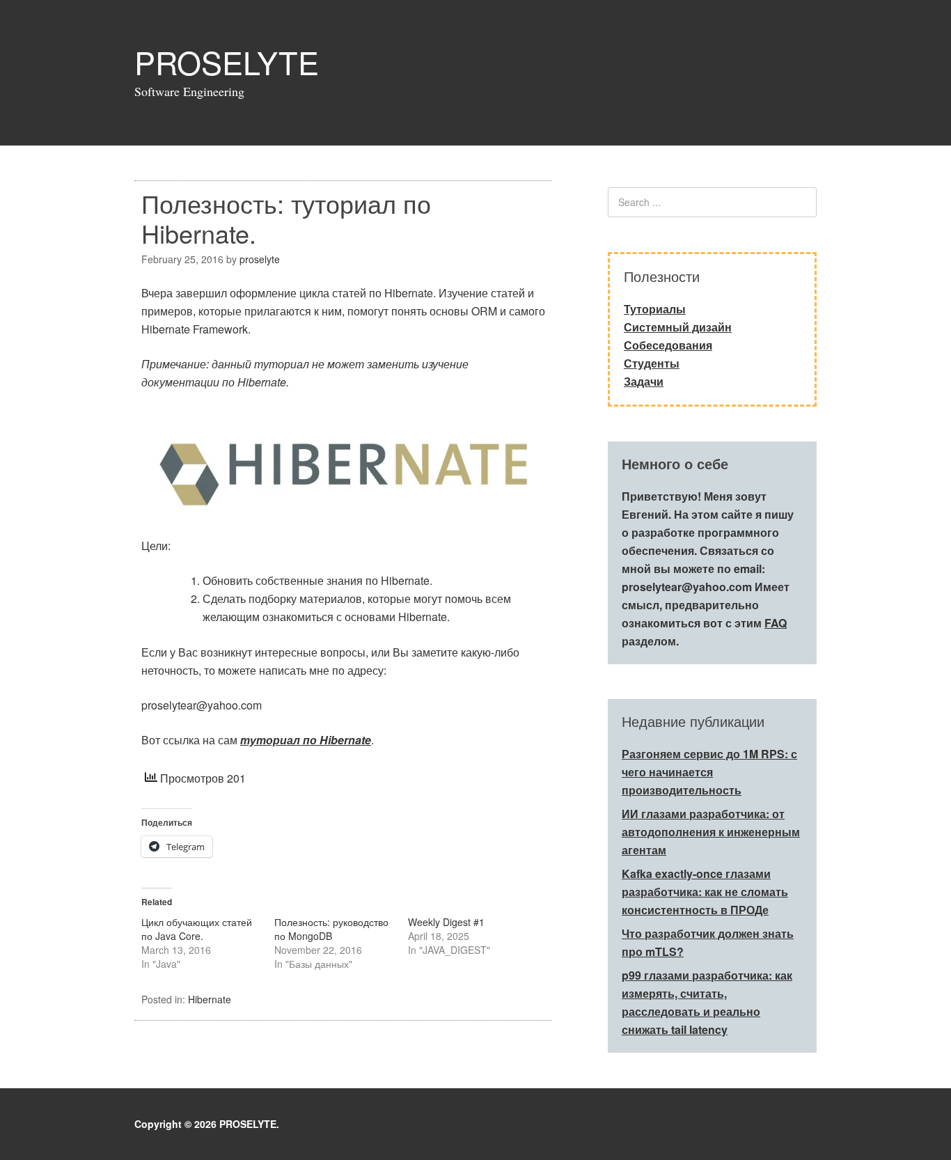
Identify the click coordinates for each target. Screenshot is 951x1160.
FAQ (775, 623)
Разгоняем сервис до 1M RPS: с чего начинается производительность (709, 772)
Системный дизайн (678, 327)
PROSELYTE (226, 61)
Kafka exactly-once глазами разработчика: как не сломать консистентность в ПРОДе (705, 891)
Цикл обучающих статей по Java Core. (196, 929)
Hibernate (209, 999)
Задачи (643, 381)
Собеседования (668, 345)
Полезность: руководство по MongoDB (331, 929)
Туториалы (655, 309)
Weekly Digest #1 (446, 922)
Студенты (651, 363)
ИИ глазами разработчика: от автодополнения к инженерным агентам (711, 832)
